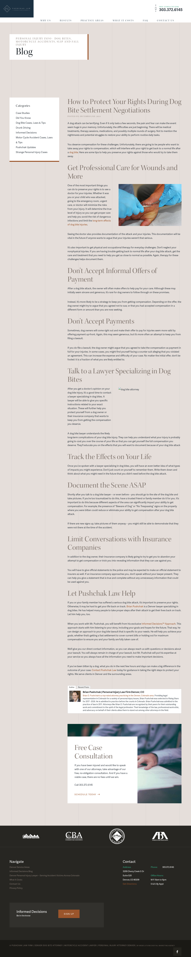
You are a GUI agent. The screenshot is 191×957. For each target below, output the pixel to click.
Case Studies (23, 113)
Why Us (45, 20)
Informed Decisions (26, 132)
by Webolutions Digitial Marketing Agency (156, 946)
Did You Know (23, 117)
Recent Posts (83, 687)
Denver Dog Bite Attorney (49, 945)
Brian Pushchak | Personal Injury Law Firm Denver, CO (113, 692)
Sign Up (69, 913)
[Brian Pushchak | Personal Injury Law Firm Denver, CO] (75, 701)
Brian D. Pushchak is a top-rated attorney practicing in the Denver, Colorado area (118, 695)
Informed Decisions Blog (21, 871)
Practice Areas (92, 20)
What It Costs (123, 20)
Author (71, 687)
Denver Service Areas (20, 867)
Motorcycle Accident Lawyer (80, 945)
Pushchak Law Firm (22, 945)
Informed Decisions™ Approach (159, 623)
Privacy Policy (16, 888)
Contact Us (165, 20)
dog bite (73, 152)
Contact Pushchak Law (104, 670)
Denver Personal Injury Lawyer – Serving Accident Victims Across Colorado (45, 875)
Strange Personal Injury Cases (31, 152)
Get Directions (130, 883)
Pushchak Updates (26, 147)
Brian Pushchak (135, 606)
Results (66, 20)
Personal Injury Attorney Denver (116, 945)
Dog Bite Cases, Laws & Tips (31, 122)
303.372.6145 (171, 9)
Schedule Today (86, 794)
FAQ (145, 20)
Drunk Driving (23, 127)
